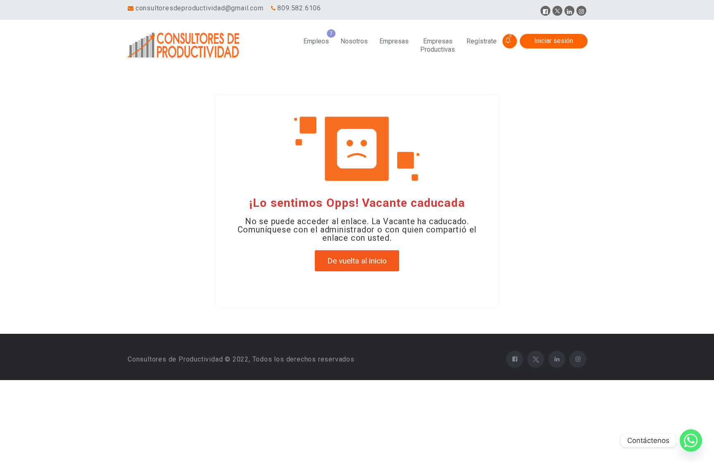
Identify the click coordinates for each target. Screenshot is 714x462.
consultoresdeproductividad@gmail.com (200, 8)
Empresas (394, 41)
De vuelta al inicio (357, 261)
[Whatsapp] (691, 440)
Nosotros (354, 41)
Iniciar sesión (553, 41)
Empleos (316, 41)
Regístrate (481, 41)
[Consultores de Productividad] (185, 45)
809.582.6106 (299, 8)
